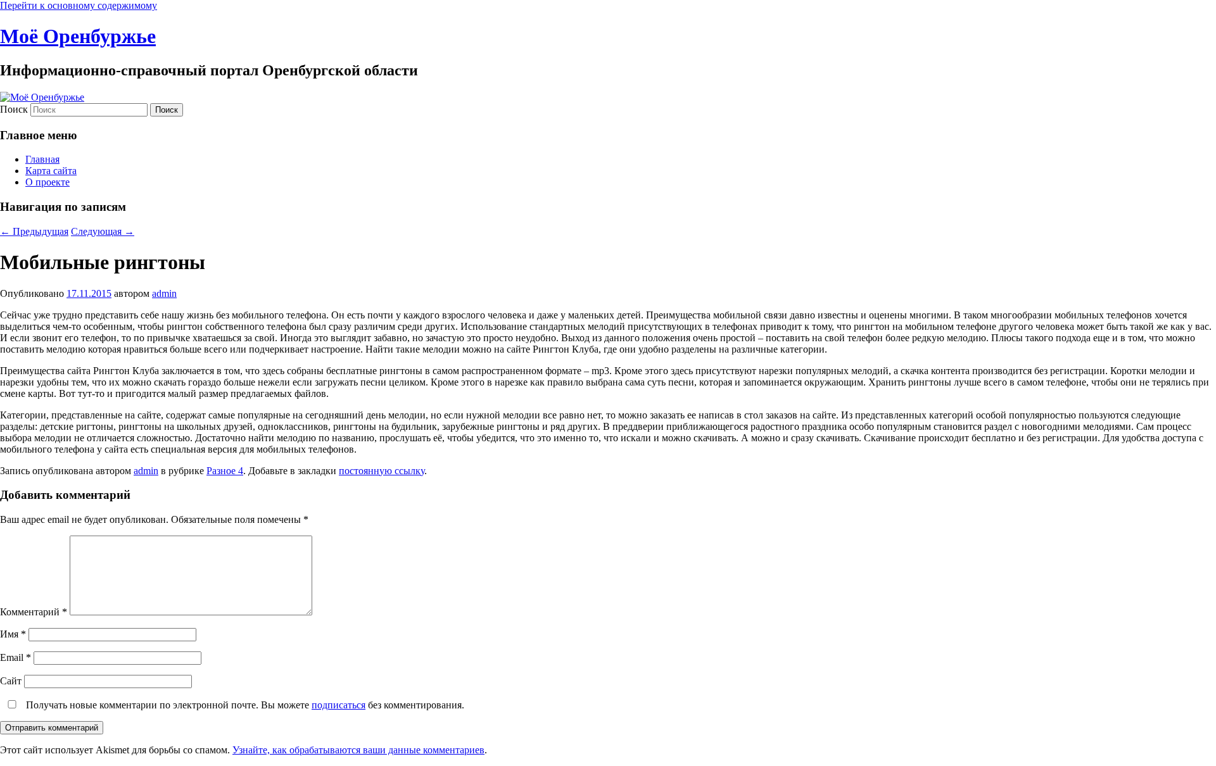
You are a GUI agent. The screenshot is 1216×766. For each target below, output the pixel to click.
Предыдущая (34, 231)
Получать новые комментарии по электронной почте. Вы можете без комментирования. (243, 705)
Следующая (102, 231)
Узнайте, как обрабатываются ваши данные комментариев (358, 749)
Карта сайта (51, 170)
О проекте (47, 182)
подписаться (338, 705)
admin (164, 293)
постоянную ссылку (381, 470)
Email (15, 657)
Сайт (11, 680)
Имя (13, 634)
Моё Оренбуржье (78, 36)
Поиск (14, 109)
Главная (42, 159)
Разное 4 (224, 470)
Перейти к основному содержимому (78, 5)
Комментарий (33, 611)
